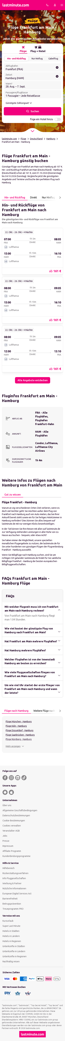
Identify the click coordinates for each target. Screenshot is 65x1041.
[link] (32, 251)
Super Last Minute (11, 926)
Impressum (8, 846)
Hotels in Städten (11, 931)
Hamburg (50, 138)
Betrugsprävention (12, 903)
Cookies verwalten (12, 825)
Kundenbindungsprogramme (16, 856)
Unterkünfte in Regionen (15, 956)
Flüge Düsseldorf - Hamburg (19, 730)
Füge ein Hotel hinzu (41, 119)
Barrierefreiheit (10, 898)
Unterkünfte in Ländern (14, 951)
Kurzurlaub (8, 921)
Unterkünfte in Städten (14, 946)
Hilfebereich (9, 868)
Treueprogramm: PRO (13, 909)
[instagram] (11, 777)
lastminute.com (9, 138)
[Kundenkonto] (55, 5)
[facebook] (5, 777)
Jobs (5, 836)
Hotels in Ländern (11, 936)
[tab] (23, 49)
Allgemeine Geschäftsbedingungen (20, 810)
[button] (15, 746)
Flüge (23, 138)
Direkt (33, 197)
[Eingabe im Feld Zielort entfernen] (57, 76)
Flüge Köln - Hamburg (16, 726)
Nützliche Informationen (14, 888)
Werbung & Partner (12, 883)
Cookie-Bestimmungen (14, 820)
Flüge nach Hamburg (16, 710)
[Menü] (62, 5)
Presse (6, 841)
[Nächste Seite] (59, 197)
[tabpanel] (32, 291)
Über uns (7, 805)
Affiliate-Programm (12, 851)
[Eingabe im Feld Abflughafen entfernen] (57, 67)
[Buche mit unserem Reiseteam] (47, 5)
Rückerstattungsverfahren (15, 873)
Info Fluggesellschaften (14, 878)
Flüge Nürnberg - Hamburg (19, 739)
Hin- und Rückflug (16, 58)
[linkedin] (17, 777)
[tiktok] (24, 777)
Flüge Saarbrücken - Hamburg (20, 735)
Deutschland (36, 138)
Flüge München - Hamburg (19, 721)
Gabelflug (53, 58)
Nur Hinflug (37, 58)
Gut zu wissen (12, 494)
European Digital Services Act (17, 893)
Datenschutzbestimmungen (16, 815)
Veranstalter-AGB (11, 830)
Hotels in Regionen (12, 941)
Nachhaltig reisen (11, 961)
